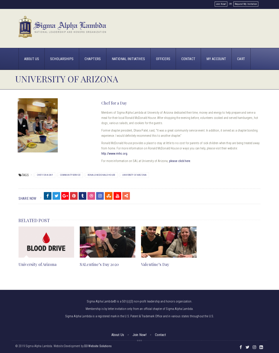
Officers (163, 59)
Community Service (70, 175)
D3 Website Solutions (98, 346)
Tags (25, 175)
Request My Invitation (246, 4)
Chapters (93, 59)
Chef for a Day (45, 175)
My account (216, 59)
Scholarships (61, 59)
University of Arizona (134, 175)
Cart (241, 59)
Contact (188, 59)
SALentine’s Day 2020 (99, 264)
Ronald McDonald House (101, 175)
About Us (31, 59)
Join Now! (221, 4)
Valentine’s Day (155, 264)
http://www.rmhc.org (114, 153)
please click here (179, 161)
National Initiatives (128, 59)
